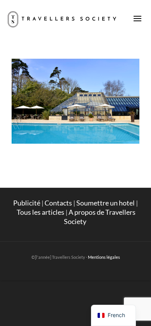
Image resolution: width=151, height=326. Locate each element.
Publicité (26, 203)
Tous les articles (40, 212)
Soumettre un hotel (105, 203)
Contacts (58, 203)
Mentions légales (104, 257)
